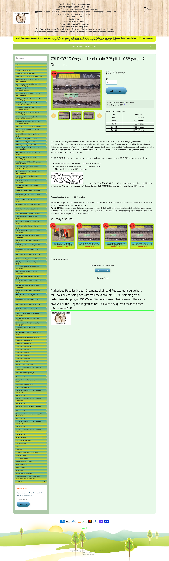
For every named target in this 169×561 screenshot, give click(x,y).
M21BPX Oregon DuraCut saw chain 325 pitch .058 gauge (28, 99)
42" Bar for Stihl (20, 434)
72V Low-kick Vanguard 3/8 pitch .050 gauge (27, 222)
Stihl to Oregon (20, 467)
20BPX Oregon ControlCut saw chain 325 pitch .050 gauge (28, 80)
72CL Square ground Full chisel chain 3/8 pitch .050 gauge (28, 172)
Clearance (19, 449)
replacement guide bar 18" (23, 355)
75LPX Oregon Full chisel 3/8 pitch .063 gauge (27, 300)
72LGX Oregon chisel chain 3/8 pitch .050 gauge (28, 205)
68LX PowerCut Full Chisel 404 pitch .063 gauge (28, 153)
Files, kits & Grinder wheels (24, 440)
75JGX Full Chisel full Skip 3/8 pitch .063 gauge (28, 291)
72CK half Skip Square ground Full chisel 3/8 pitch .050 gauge (27, 167)
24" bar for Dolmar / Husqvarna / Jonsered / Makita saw (29, 368)
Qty (107, 78)
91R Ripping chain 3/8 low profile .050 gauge (27, 328)
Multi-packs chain (21, 455)
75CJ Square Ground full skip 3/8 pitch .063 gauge (28, 263)
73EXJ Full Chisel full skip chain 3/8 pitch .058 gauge (28, 231)
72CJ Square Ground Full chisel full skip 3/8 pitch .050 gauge (28, 163)
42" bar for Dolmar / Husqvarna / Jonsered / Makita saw (29, 430)
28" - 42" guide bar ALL (23, 388)
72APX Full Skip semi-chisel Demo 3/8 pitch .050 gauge (27, 158)
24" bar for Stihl (20, 377)
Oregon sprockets (31, 437)
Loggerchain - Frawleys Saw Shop (87, 551)
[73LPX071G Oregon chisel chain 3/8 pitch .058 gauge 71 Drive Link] (64, 115)
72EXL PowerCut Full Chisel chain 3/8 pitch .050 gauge (28, 186)
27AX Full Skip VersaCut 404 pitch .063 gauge (27, 135)
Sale (17, 446)
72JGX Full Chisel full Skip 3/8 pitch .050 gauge (28, 191)
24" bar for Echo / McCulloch (24, 364)
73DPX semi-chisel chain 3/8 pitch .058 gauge (27, 227)
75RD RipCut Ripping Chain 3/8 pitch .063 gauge (28, 305)
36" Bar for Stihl (20, 426)
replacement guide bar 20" (23, 358)
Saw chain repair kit (21, 464)
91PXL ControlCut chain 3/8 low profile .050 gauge (27, 319)
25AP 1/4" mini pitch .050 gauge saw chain (28, 126)
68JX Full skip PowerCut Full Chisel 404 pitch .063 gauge (27, 148)
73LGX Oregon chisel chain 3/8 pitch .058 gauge (28, 245)
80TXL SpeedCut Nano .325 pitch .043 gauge (27, 310)
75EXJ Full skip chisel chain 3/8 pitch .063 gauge (28, 281)
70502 (98, 166)
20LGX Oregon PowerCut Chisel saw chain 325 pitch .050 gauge (28, 85)
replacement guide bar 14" (23, 346)
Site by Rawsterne (88, 553)
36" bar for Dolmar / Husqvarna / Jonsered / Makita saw (29, 422)
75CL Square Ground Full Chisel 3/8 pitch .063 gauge (28, 272)
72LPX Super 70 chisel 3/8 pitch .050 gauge (27, 210)
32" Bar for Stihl (20, 411)
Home (18, 64)
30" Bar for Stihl (20, 403)
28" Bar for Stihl (20, 395)
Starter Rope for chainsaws (24, 473)
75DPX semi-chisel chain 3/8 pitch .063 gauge (27, 277)
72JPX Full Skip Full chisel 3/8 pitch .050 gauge (28, 195)
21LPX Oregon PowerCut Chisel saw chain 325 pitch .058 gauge (28, 108)
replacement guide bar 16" (23, 352)
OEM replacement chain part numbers (27, 452)
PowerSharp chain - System (24, 461)
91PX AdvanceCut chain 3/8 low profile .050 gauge (27, 324)
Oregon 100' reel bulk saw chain (25, 73)
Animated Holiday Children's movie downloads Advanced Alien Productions (28, 477)
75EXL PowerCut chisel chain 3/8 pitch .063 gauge (27, 286)
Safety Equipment (21, 443)
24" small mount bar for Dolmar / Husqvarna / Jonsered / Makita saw (26, 373)
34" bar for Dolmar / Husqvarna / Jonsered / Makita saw (29, 415)
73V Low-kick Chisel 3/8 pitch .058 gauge (28, 259)
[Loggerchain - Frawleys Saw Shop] (21, 18)
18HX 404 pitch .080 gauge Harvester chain (29, 76)
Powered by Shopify (88, 555)
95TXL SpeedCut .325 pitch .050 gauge (27, 337)
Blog (17, 67)
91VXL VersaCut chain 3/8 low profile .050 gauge (28, 333)
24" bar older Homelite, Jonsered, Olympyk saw (28, 381)
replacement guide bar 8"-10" (24, 340)
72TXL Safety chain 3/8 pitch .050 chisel (28, 213)
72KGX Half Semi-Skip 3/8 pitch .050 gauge (27, 200)
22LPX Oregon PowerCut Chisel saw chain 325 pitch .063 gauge (28, 122)
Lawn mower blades (22, 458)
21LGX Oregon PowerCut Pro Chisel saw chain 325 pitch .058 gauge (27, 103)
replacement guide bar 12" (23, 343)
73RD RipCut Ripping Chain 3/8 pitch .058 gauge (28, 255)
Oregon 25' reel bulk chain (23, 70)
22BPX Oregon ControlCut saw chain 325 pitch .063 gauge (28, 113)
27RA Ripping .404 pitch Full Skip (25, 142)
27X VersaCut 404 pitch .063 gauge (26, 139)
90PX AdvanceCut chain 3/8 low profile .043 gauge (27, 314)
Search (84, 527)
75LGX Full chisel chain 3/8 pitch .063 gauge (27, 296)
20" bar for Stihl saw (22, 361)
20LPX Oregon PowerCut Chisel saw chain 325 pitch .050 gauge (28, 89)
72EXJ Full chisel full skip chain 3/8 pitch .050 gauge (28, 181)
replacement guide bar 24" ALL (25, 384)
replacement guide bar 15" (23, 349)
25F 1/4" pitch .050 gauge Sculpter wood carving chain (28, 130)
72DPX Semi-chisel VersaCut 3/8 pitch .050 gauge (27, 177)
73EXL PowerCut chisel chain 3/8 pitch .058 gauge (27, 236)
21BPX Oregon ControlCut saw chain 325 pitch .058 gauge (28, 94)
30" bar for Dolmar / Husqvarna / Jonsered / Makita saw (29, 399)
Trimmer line (19, 470)
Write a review (102, 270)
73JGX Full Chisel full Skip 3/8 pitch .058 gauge (28, 241)
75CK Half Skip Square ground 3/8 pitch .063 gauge (27, 267)
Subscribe (23, 504)
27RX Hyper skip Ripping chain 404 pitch (28, 145)
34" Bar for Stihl (20, 418)
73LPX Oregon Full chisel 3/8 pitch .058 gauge (27, 250)
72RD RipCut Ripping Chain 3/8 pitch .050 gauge (28, 217)
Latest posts (31, 481)
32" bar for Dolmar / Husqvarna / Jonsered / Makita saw (29, 407)
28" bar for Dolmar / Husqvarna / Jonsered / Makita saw (29, 391)
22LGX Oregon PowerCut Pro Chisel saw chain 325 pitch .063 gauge (27, 118)
